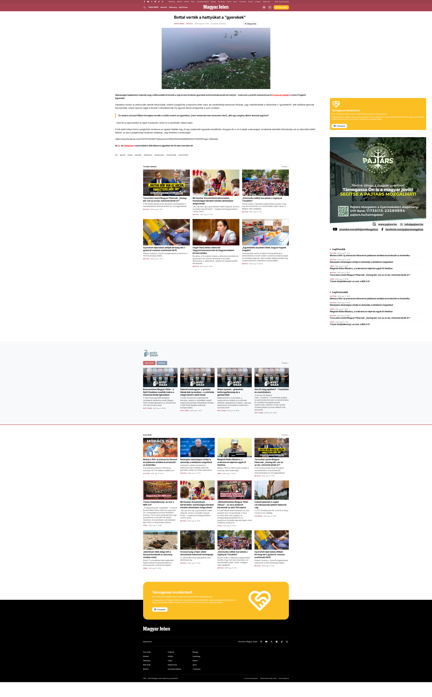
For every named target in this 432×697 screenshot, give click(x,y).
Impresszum (147, 642)
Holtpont (171, 652)
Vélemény (171, 1)
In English (258, 1)
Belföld (179, 1)
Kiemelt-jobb (171, 155)
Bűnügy (213, 1)
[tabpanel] (216, 392)
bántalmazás (159, 155)
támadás (138, 155)
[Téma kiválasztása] (264, 7)
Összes (284, 167)
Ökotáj (250, 1)
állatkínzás (148, 155)
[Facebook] (144, 1)
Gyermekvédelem (203, 1)
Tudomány (242, 1)
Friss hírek (147, 652)
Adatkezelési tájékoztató (268, 678)
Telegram (128, 145)
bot (116, 155)
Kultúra (229, 1)
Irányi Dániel (179, 24)
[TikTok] (159, 1)
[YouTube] (148, 1)
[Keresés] (270, 7)
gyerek (122, 155)
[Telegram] (155, 1)
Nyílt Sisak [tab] (149, 363)
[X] (151, 1)
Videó (193, 1)
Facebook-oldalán (280, 95)
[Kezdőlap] (216, 7)
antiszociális (183, 155)
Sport (235, 1)
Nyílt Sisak (183, 7)
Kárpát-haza (172, 665)
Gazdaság (221, 1)
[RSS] (162, 1)
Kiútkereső (266, 1)
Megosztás (251, 24)
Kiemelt (164, 7)
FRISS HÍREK (153, 7)
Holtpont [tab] (161, 363)
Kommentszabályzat (251, 678)
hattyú (130, 155)
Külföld (186, 1)
